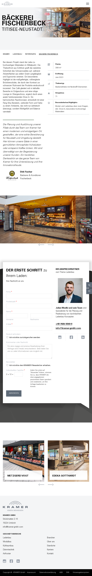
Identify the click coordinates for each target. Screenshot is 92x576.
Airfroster (7, 554)
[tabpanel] (46, 219)
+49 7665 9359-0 (64, 324)
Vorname (9, 320)
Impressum (31, 572)
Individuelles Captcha (15, 370)
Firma (9, 292)
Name (9, 312)
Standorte (51, 546)
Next (50, 245)
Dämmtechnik (8, 550)
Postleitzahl (11, 302)
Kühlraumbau (8, 546)
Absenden (14, 393)
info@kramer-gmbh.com (68, 328)
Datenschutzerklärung (47, 572)
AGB (61, 572)
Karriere (50, 550)
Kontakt (50, 554)
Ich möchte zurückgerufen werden (24, 337)
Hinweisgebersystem (81, 572)
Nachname (34, 320)
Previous (41, 245)
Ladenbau (17, 54)
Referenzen (30, 54)
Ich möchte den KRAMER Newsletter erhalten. (30, 365)
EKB (67, 572)
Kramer (6, 54)
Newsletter (10, 362)
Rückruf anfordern (13, 334)
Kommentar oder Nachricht (17, 342)
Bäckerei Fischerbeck (48, 54)
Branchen (51, 538)
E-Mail (9, 324)
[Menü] (87, 4)
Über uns (51, 542)
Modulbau (7, 542)
